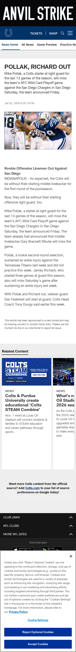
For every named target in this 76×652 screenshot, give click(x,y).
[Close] (71, 556)
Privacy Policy (18, 611)
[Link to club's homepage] (8, 31)
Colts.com (32, 488)
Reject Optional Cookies (38, 632)
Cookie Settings (38, 620)
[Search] (62, 33)
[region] (38, 601)
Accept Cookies (38, 644)
